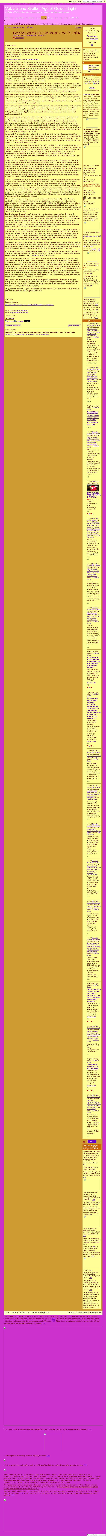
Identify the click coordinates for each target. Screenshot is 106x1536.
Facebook (19, 321)
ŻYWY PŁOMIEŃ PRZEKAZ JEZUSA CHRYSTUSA (94, 495)
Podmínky (86, 94)
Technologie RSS (84, 1142)
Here (96, 318)
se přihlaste (94, 39)
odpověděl (94, 520)
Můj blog (30, 27)
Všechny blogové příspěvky (14, 27)
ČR (99, 249)
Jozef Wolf (95, 481)
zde (91, 24)
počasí (94, 249)
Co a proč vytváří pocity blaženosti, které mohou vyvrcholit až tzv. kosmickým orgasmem (94, 794)
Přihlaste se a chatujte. (93, 1534)
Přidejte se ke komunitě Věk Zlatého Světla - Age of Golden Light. (27, 334)
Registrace (72, 1)
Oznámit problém (82, 1312)
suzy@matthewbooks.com (19, 312)
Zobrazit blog (19, 38)
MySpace (10, 321)
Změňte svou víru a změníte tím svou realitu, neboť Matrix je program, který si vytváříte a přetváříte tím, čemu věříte (93, 947)
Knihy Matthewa (22, 310)
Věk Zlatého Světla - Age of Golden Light (40, 8)
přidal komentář (95, 325)
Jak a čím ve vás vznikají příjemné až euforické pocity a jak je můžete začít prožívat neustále (93, 332)
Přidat (79, 27)
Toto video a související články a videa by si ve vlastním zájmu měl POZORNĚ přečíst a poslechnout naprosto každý (94, 1105)
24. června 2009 (37, 255)
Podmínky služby (95, 1312)
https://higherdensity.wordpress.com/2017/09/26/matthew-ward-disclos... (29, 305)
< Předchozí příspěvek (13, 325)
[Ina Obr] (8, 37)
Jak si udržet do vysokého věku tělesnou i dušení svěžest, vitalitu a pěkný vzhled (92, 376)
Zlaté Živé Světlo (94, 65)
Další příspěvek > (74, 325)
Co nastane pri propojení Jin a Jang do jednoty (94, 830)
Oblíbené (11, 318)
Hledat (104, 1)
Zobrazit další (91, 683)
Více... (92, 1141)
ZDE (93, 4)
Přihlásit (79, 1)
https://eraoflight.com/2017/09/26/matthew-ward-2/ (22, 59)
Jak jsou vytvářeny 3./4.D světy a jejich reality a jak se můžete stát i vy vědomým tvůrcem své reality (94, 1035)
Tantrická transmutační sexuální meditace (94, 756)
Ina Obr (29, 35)
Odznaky (71, 1312)
